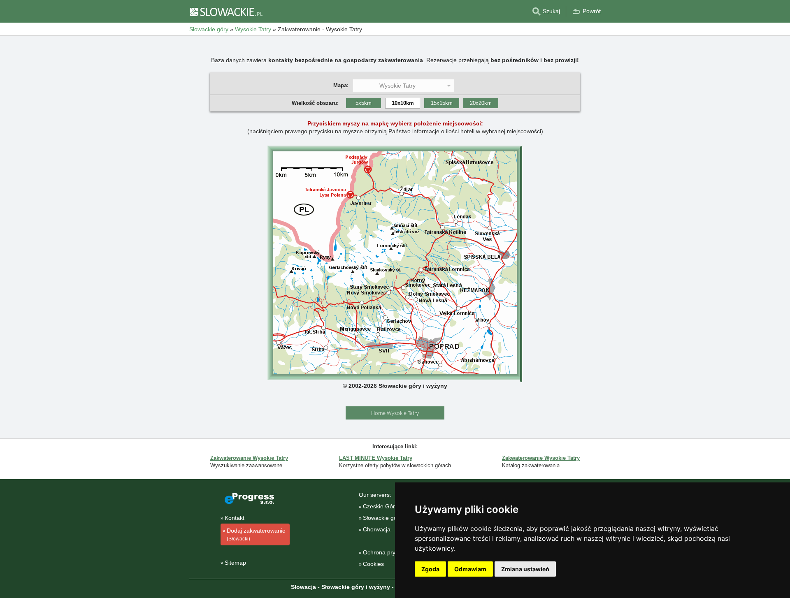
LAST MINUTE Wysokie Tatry (375, 458)
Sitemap (235, 562)
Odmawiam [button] (470, 569)
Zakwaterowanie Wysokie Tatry (249, 458)
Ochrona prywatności (390, 552)
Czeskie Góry (380, 506)
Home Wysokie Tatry (395, 413)
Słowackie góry (382, 518)
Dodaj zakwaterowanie (256, 534)
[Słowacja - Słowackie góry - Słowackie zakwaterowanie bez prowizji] (226, 11)
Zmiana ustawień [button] (525, 569)
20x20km (481, 103)
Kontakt (234, 518)
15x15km (442, 103)
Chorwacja (376, 529)
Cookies (373, 564)
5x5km (364, 103)
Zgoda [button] (430, 569)
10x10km (403, 103)
